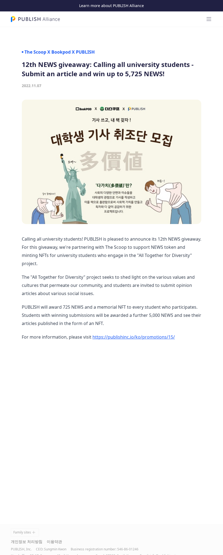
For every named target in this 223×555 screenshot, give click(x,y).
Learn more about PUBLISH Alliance (111, 5)
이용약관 (54, 541)
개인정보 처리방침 (26, 541)
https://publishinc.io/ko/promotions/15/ (133, 337)
